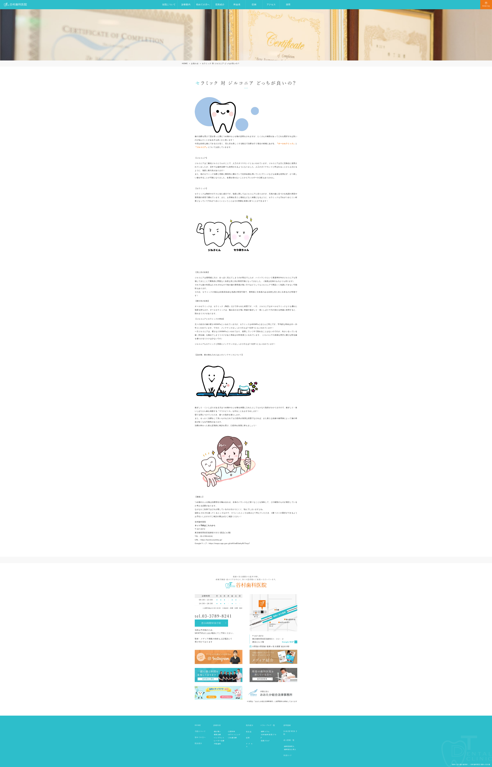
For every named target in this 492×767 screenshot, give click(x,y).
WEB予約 (486, 6)
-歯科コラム (265, 731)
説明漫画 (287, 725)
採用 (288, 4)
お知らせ (195, 63)
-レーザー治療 (218, 741)
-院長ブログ (265, 741)
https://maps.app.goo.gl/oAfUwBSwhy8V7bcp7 (229, 543)
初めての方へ (203, 4)
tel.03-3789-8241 (213, 616)
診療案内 (186, 4)
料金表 (237, 4)
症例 (254, 4)
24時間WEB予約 (212, 623)
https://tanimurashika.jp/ (211, 540)
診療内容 (217, 725)
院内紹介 (249, 725)
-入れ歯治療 (232, 738)
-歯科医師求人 (288, 746)
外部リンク (287, 755)
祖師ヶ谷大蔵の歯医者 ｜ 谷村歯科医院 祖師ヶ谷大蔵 (471, 764)
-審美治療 (217, 734)
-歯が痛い (217, 731)
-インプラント (218, 738)
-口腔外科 (231, 731)
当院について (169, 4)
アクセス (271, 4)
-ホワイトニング (234, 734)
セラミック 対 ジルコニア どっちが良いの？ (220, 63)
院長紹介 (220, 4)
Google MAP (288, 642)
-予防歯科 (217, 744)
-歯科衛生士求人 (289, 749)
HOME (185, 63)
